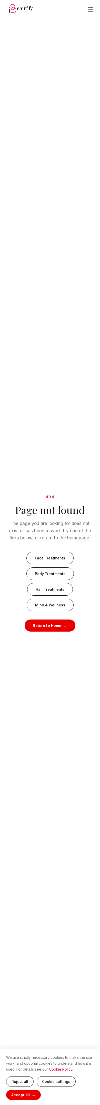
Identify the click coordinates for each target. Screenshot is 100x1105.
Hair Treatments (50, 589)
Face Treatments (50, 558)
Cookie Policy (60, 1069)
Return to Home (47, 625)
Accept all (20, 1095)
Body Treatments (50, 573)
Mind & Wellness (50, 605)
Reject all (20, 1081)
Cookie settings (56, 1081)
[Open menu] (90, 9)
